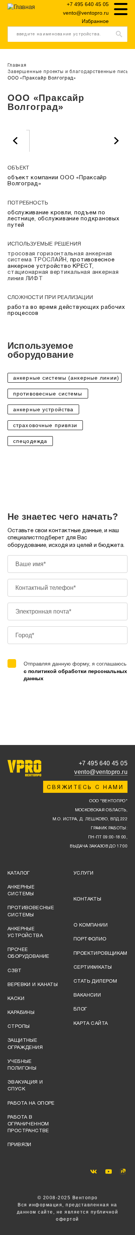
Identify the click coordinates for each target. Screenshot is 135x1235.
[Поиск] (119, 33)
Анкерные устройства (25, 932)
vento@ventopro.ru (86, 13)
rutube (123, 1171)
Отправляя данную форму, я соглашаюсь (75, 671)
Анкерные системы (21, 890)
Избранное (95, 21)
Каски (16, 999)
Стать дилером (95, 981)
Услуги (83, 873)
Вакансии (87, 995)
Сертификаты (93, 967)
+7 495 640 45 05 (88, 4)
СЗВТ (15, 971)
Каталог (19, 873)
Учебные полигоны (22, 1065)
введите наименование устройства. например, (58, 37)
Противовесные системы (31, 911)
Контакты (87, 899)
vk (93, 1171)
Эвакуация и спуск (25, 1086)
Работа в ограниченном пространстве (28, 1124)
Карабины (21, 1013)
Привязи (20, 1145)
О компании (91, 925)
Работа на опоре (31, 1103)
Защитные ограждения (25, 1044)
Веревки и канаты (33, 985)
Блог (80, 1009)
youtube (108, 1171)
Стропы (19, 1026)
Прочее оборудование (29, 953)
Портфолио (90, 939)
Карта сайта (91, 1023)
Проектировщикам (101, 953)
